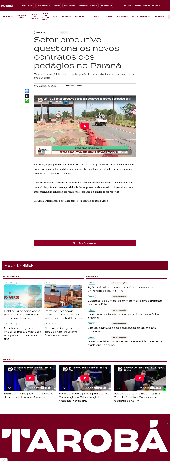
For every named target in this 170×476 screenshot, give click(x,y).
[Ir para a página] (163, 5)
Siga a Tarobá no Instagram (85, 243)
